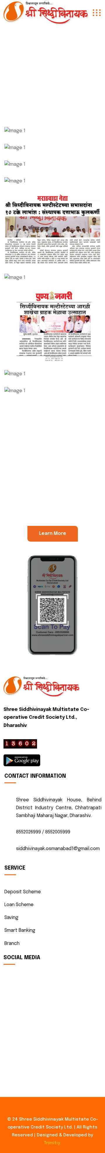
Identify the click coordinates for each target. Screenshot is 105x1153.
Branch (12, 943)
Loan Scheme (19, 904)
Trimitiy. (52, 1143)
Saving (11, 917)
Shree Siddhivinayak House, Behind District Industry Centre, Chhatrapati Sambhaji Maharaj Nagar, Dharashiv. (59, 808)
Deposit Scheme (22, 891)
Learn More (52, 533)
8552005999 (57, 832)
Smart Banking (19, 930)
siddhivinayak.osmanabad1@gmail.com (58, 848)
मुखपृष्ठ (42, 70)
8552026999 (28, 832)
